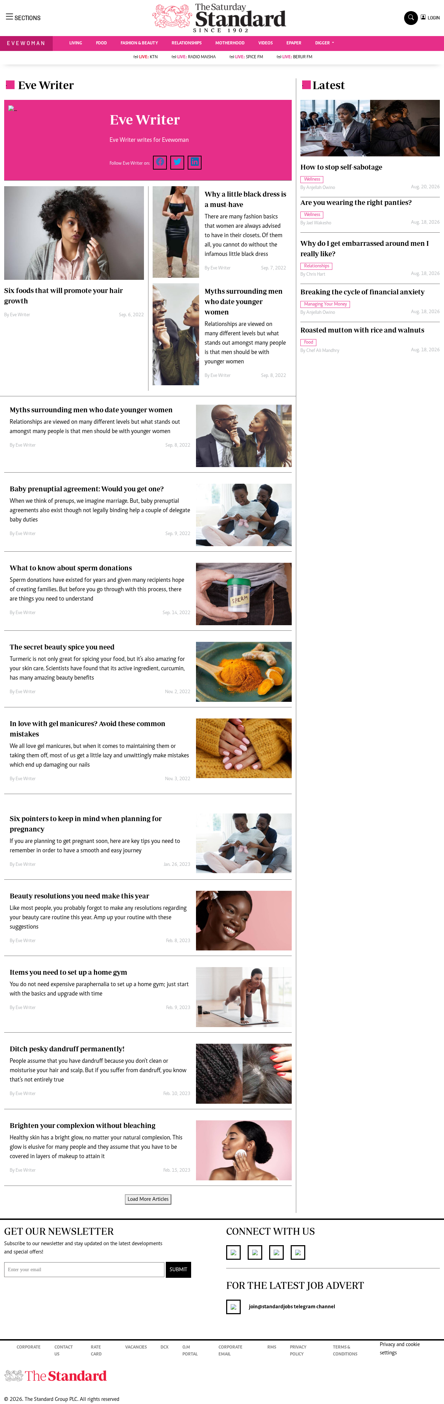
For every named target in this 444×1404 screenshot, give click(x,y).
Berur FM (297, 57)
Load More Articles (148, 1199)
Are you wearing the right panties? (356, 202)
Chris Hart (315, 274)
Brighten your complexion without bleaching (82, 1125)
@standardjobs (275, 1307)
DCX (165, 1347)
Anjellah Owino (320, 188)
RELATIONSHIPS (187, 43)
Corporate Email (230, 1351)
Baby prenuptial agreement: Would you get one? (87, 489)
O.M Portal (190, 1351)
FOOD (101, 43)
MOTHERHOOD (230, 43)
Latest (329, 85)
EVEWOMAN (26, 43)
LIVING (75, 43)
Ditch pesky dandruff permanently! (67, 1049)
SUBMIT (178, 1270)
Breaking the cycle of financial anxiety (362, 292)
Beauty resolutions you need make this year (79, 896)
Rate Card (96, 1351)
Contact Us (63, 1351)
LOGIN (433, 18)
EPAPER (294, 43)
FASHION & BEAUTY (139, 43)
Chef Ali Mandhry (322, 350)
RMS (271, 1347)
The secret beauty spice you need (62, 647)
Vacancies (136, 1347)
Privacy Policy (298, 1351)
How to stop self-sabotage (341, 167)
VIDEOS (265, 43)
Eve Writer (20, 315)
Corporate (29, 1347)
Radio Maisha (196, 57)
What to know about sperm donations (71, 568)
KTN (148, 57)
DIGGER (323, 43)
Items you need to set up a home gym (68, 972)
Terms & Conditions (345, 1351)
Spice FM (249, 57)
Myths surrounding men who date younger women (244, 301)
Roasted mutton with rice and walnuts (362, 330)
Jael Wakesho (318, 223)
